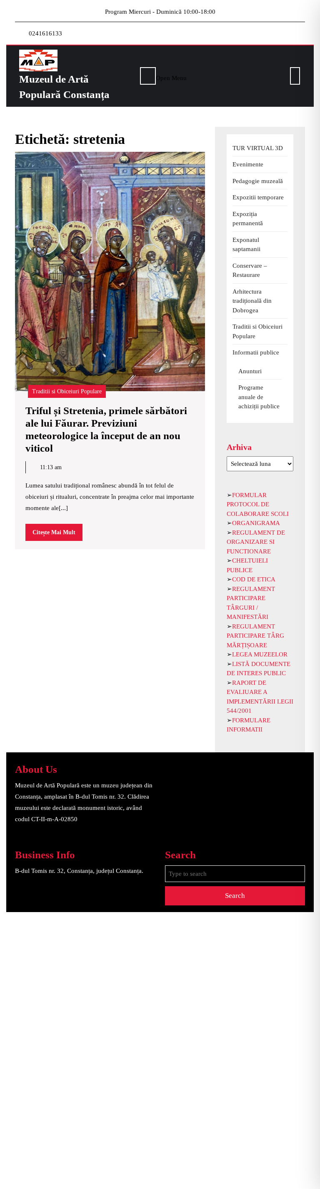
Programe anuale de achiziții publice (259, 397)
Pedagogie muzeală (257, 181)
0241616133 (45, 33)
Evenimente (247, 164)
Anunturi (250, 371)
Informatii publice (255, 352)
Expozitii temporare (258, 197)
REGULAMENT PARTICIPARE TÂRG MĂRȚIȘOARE (255, 636)
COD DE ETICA (253, 579)
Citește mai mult (57, 535)
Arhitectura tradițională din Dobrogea (252, 301)
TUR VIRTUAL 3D (257, 148)
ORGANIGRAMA (256, 523)
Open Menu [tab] (171, 77)
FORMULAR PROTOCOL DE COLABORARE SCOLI (258, 504)
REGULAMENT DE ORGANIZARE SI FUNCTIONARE (256, 542)
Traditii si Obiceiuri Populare (67, 391)
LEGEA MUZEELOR (260, 654)
